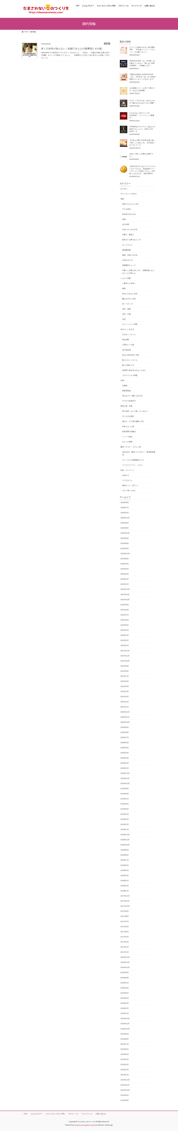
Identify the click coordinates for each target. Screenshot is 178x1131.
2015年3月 (124, 1064)
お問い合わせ (101, 1114)
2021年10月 (125, 661)
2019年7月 (124, 799)
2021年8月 (124, 671)
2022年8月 (124, 610)
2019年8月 (124, 794)
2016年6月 (124, 988)
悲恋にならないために (130, 204)
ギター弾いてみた (129, 491)
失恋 (124, 319)
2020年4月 (124, 753)
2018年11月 (124, 840)
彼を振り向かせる (129, 214)
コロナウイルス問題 (129, 375)
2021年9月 (124, 666)
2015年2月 (124, 1070)
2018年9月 (124, 850)
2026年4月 (124, 513)
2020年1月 (124, 768)
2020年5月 (124, 748)
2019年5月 (124, 809)
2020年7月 (124, 737)
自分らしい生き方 (127, 329)
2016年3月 (124, 1003)
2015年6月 (124, 1049)
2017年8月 (124, 916)
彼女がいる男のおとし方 (131, 240)
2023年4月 (124, 569)
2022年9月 (124, 605)
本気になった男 (128, 426)
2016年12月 (125, 957)
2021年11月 (124, 656)
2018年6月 (124, 865)
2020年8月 (124, 732)
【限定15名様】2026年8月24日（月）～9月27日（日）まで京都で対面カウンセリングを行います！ (142, 76)
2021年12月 (125, 651)
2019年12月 (125, 773)
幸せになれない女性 (129, 294)
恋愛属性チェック (129, 265)
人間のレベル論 (128, 345)
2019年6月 (124, 804)
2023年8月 (124, 559)
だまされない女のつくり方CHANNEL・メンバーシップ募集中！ (141, 115)
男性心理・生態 (126, 406)
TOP (25, 1114)
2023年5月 (124, 564)
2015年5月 (124, 1054)
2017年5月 (124, 932)
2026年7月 (124, 508)
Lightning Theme (89, 1125)
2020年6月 (124, 743)
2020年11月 (124, 717)
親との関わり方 (128, 365)
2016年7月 (124, 983)
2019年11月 (124, 778)
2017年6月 (124, 927)
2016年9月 (124, 972)
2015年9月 (124, 1034)
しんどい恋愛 (125, 278)
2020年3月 (124, 758)
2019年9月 (124, 789)
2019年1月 (124, 829)
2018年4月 (124, 875)
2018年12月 (125, 835)
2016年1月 (124, 1013)
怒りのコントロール (129, 360)
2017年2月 (124, 947)
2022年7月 (124, 615)
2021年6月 (124, 681)
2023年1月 (124, 584)
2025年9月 (124, 523)
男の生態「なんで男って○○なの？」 (136, 411)
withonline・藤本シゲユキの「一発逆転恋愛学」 (138, 453)
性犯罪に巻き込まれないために (134, 370)
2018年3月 (124, 881)
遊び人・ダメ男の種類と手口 (133, 421)
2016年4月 (124, 998)
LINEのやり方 (127, 260)
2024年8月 (124, 543)
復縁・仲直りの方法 (129, 255)
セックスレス (127, 245)
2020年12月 (125, 712)
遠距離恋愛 (126, 250)
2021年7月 (124, 676)
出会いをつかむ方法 (129, 229)
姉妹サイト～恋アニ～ (130, 485)
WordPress (78, 1125)
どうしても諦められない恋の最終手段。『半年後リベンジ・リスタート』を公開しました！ (142, 49)
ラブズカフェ (127, 480)
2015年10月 (125, 1029)
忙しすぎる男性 (128, 416)
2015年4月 (124, 1059)
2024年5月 (124, 548)
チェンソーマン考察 (129, 324)
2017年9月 (124, 911)
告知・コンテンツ (127, 470)
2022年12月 (125, 589)
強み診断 (125, 340)
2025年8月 (124, 528)
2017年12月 (125, 896)
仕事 (122, 380)
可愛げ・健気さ (128, 234)
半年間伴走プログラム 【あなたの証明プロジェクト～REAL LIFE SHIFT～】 (142, 129)
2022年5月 (124, 625)
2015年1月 (124, 1075)
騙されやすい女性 (129, 299)
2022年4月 (124, 630)
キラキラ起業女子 (129, 401)
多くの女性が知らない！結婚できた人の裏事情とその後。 (72, 48)
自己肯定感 (126, 350)
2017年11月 (124, 901)
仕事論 (124, 386)
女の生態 (125, 224)
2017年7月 (124, 921)
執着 (124, 288)
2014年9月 (124, 1095)
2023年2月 (124, 579)
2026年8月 (124, 502)
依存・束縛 (126, 309)
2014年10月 (125, 1090)
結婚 (107, 44)
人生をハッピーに (129, 334)
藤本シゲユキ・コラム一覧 (130, 447)
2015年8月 (124, 1039)
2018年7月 (124, 860)
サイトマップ (87, 1114)
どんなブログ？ (37, 1114)
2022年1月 (124, 645)
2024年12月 (125, 533)
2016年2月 (124, 1008)
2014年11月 (124, 1085)
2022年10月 (125, 600)
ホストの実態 (127, 442)
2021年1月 (124, 707)
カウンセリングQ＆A (128, 194)
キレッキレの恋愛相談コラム (133, 460)
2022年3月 (124, 635)
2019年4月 (124, 814)
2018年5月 (124, 870)
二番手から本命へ (129, 283)
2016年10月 (125, 967)
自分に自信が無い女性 (130, 355)
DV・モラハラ (127, 304)
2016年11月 (124, 962)
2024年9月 (124, 538)
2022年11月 (124, 594)
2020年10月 (125, 722)
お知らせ (125, 475)
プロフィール (73, 1114)
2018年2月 (124, 886)
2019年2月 (124, 824)
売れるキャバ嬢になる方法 (132, 396)
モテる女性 (126, 209)
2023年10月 (125, 554)
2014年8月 (124, 1100)
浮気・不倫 (126, 314)
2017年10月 (125, 906)
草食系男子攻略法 (129, 432)
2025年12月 (125, 518)
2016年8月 (124, 978)
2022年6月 (124, 620)
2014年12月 (125, 1080)
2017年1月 (124, 952)
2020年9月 (124, 727)
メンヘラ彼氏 (127, 437)
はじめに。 (124, 189)
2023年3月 (124, 574)
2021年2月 (124, 702)
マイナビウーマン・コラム (132, 465)
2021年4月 (124, 691)
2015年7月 (124, 1044)
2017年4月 (124, 937)
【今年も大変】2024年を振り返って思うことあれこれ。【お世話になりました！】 (142, 142)
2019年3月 (124, 819)
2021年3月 (124, 697)
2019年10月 (125, 783)
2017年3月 (124, 942)
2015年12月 (125, 1018)
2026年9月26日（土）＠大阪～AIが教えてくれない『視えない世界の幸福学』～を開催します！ (142, 63)
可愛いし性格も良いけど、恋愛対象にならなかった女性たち (138, 271)
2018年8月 (124, 855)
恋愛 (122, 199)
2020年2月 (124, 763)
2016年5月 (124, 993)
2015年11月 (124, 1024)
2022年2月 (124, 640)
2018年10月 (125, 845)
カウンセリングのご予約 (55, 1114)
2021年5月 (124, 686)
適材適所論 (126, 391)
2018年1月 (124, 891)
